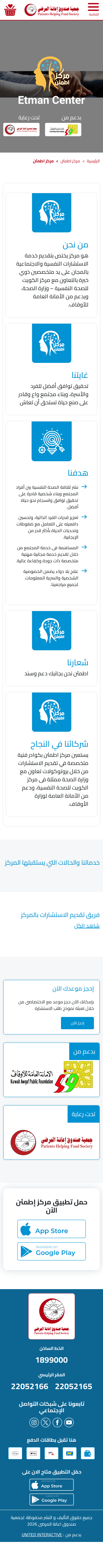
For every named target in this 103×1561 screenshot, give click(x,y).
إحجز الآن (77, 1023)
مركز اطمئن (70, 161)
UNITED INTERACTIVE (42, 1534)
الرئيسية (93, 161)
